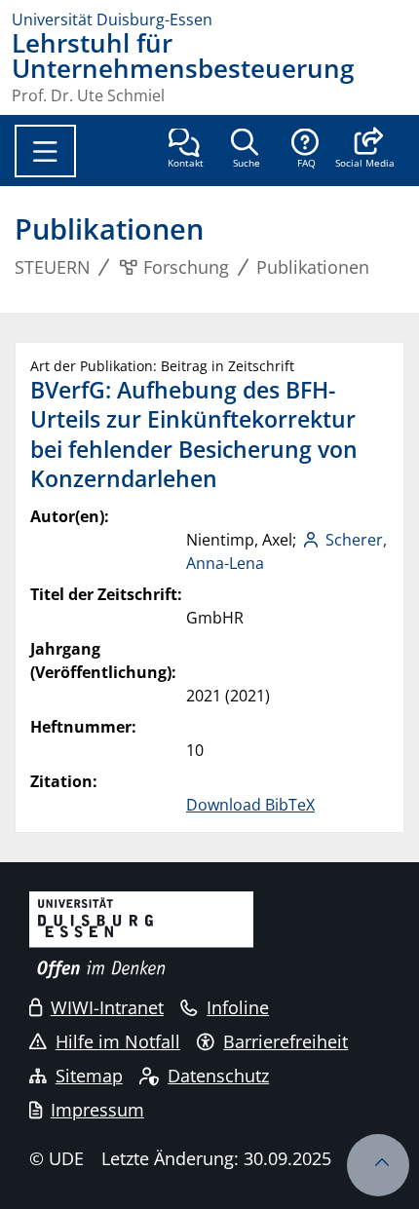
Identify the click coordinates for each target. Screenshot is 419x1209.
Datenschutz (218, 1075)
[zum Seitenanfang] (378, 1165)
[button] (365, 150)
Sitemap (89, 1075)
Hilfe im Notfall (118, 1041)
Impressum (97, 1109)
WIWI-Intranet (107, 1007)
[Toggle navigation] (45, 151)
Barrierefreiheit (285, 1041)
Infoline (238, 1007)
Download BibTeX (250, 804)
